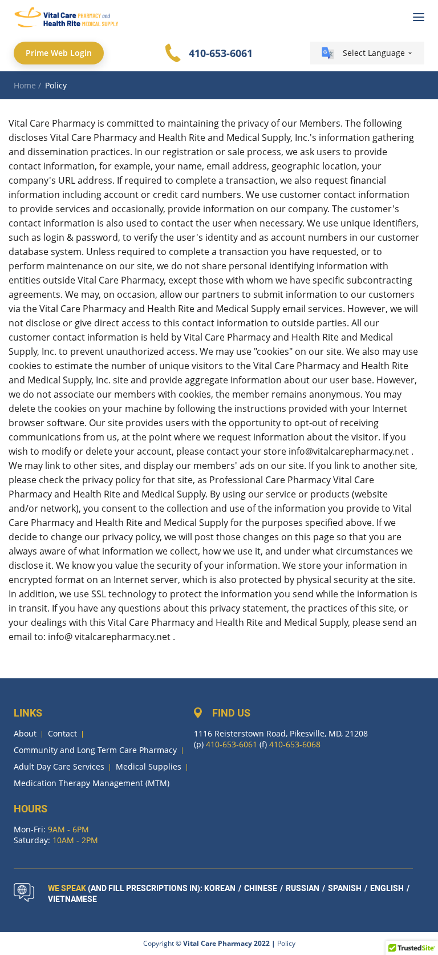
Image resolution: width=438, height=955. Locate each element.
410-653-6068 (295, 744)
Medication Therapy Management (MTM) (91, 783)
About (25, 733)
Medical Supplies (148, 766)
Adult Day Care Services (59, 766)
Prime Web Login (59, 52)
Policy (286, 943)
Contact (62, 733)
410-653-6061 (221, 53)
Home (25, 85)
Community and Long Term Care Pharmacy (95, 749)
